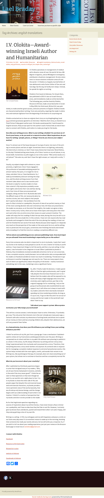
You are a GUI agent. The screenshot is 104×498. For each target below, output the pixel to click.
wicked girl (46, 64)
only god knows (15, 64)
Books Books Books (75, 39)
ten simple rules (38, 64)
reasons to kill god (26, 64)
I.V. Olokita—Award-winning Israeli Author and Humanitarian (31, 51)
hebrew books (55, 62)
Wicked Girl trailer (12, 449)
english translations (45, 62)
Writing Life (72, 51)
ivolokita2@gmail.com (32, 427)
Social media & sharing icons (42, 497)
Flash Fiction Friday (75, 42)
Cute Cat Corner (28, 26)
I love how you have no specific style (49, 26)
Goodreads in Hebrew (13, 458)
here (7, 121)
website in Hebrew (12, 453)
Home (4, 26)
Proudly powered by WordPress (12, 491)
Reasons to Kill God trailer (15, 444)
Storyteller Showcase (28, 62)
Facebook (9, 439)
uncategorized (73, 48)
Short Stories (14, 26)
